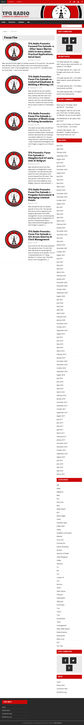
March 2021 (61, 272)
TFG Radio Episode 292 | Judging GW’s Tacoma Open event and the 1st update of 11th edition (69, 64)
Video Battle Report (63, 629)
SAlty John (60, 601)
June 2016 (60, 464)
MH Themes (58, 723)
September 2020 (62, 293)
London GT (60, 577)
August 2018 (61, 375)
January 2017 (61, 440)
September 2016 (62, 454)
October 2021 (61, 252)
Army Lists (60, 502)
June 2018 (60, 382)
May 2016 (60, 467)
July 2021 (60, 258)
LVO (58, 581)
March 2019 (61, 351)
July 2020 (60, 300)
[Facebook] (70, 2)
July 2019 (60, 337)
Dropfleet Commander (64, 533)
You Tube (60, 646)
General (21, 22)
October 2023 (61, 200)
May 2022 (60, 241)
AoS (58, 499)
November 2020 (62, 286)
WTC (58, 642)
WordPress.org (61, 692)
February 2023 (61, 224)
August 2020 (61, 296)
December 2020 (62, 282)
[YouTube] (78, 2)
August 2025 (61, 159)
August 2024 (61, 173)
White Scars (60, 639)
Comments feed (62, 689)
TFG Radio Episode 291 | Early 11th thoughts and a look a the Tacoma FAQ (68, 72)
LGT (58, 574)
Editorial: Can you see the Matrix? (70, 115)
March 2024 (61, 187)
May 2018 (60, 385)
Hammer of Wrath (63, 553)
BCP (58, 512)
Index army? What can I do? (66, 135)
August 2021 (61, 255)
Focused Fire (61, 543)
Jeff (58, 571)
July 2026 (60, 145)
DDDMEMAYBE (62, 119)
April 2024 (60, 183)
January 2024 (61, 190)
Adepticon (60, 492)
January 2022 (61, 245)
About (3, 2)
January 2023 (61, 228)
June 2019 (60, 341)
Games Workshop (63, 547)
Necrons (59, 584)
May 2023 (60, 214)
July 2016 (60, 460)
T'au (58, 608)
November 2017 (62, 406)
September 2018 (62, 371)
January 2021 (61, 279)
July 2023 (60, 207)
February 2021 (61, 276)
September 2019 (62, 330)
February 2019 (61, 354)
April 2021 (60, 269)
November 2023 (62, 197)
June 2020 (60, 303)
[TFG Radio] (42, 12)
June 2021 (60, 262)
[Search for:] (71, 26)
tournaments (61, 619)
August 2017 (61, 416)
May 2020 (60, 306)
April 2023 (60, 217)
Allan (58, 495)
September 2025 (62, 156)
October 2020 (61, 289)
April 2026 (60, 149)
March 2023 (61, 221)
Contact (11, 2)
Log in (59, 682)
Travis (59, 622)
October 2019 (61, 327)
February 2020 (61, 317)
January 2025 (61, 166)
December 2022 (62, 231)
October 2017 (61, 409)
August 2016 (61, 457)
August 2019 (61, 334)
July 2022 (60, 238)
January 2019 (61, 358)
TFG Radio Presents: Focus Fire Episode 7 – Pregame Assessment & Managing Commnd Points (41, 195)
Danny (59, 530)
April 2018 (60, 389)
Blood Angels (61, 516)
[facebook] (65, 40)
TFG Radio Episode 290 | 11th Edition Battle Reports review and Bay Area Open (69, 80)
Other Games (61, 591)
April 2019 (60, 347)
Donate (19, 2)
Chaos (59, 519)
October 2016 (61, 450)
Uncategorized (61, 625)
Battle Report (61, 509)
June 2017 (60, 423)
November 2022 (62, 235)
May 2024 (60, 180)
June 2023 (60, 211)
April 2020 (60, 310)
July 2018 (60, 378)
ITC (58, 567)
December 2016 (62, 443)
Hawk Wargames (62, 557)
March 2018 (61, 392)
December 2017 (62, 402)
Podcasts (12, 22)
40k (28, 22)
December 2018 (62, 361)
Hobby (59, 560)
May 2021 (60, 265)
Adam (59, 488)
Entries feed (61, 685)
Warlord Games (62, 632)
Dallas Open (61, 526)
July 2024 (60, 176)
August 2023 (61, 204)
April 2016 (60, 471)
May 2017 (60, 426)
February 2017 (61, 436)
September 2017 (62, 412)
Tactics (59, 612)
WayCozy (60, 105)
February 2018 (61, 395)
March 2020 (61, 313)
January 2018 (61, 399)
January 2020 (61, 320)
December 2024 (62, 169)
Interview (60, 564)
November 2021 (62, 248)
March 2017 (61, 433)
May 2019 (60, 344)
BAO (58, 506)
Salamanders (61, 598)
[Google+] (82, 2)
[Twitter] (74, 2)
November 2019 (62, 324)
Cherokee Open (62, 523)
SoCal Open (60, 605)
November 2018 (62, 365)
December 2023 (62, 193)
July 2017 (60, 419)
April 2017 (60, 430)
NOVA (59, 588)
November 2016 (62, 447)
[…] (29, 107)
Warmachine (61, 636)
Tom (58, 615)
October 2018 (61, 368)
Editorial (59, 536)
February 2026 (61, 152)
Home (3, 22)
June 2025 (60, 163)
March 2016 (61, 474)
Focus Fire (60, 540)
